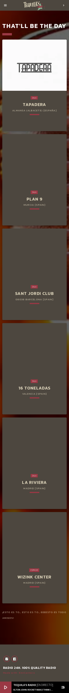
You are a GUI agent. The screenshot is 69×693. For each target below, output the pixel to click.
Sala (34, 97)
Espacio (34, 570)
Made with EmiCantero (19, 673)
